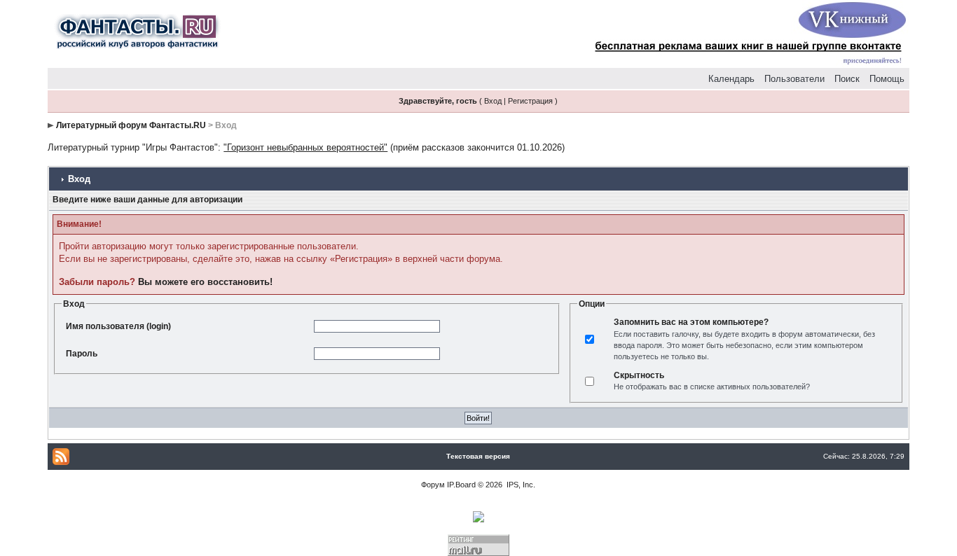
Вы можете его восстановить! (205, 282)
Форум (433, 484)
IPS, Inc (520, 484)
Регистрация (530, 101)
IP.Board (461, 484)
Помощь (886, 79)
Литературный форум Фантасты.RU (131, 125)
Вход (493, 101)
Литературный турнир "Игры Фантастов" (133, 147)
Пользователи (794, 79)
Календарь (731, 79)
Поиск (847, 79)
